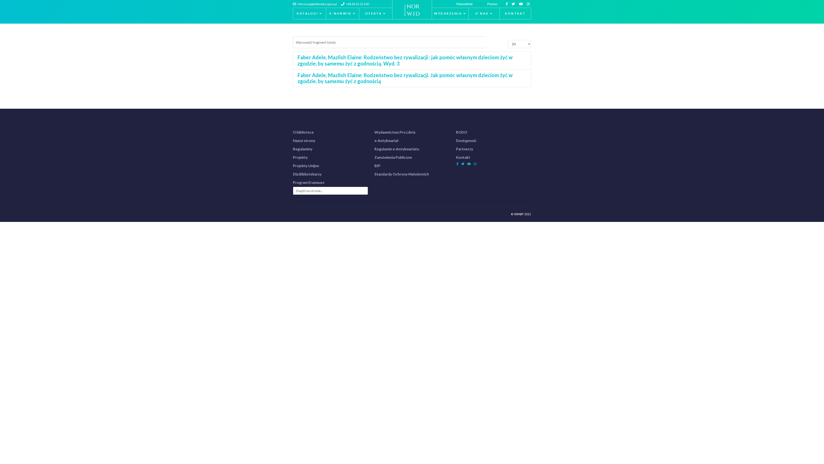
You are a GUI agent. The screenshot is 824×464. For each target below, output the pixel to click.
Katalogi (307, 13)
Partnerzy (464, 149)
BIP (377, 165)
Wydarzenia (448, 13)
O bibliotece (303, 132)
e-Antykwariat (386, 140)
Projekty (300, 157)
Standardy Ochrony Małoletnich (401, 174)
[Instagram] (529, 4)
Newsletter (465, 4)
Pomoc (493, 4)
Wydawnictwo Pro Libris (394, 132)
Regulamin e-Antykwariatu (396, 149)
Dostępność (466, 140)
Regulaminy (302, 149)
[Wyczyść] (502, 42)
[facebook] (507, 4)
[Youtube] (521, 4)
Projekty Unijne (306, 165)
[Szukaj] (491, 42)
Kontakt (515, 13)
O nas (481, 13)
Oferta (373, 13)
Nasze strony (304, 140)
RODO (461, 132)
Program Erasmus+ (309, 182)
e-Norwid (340, 13)
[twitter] (514, 4)
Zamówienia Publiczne (393, 157)
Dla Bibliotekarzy (307, 174)
